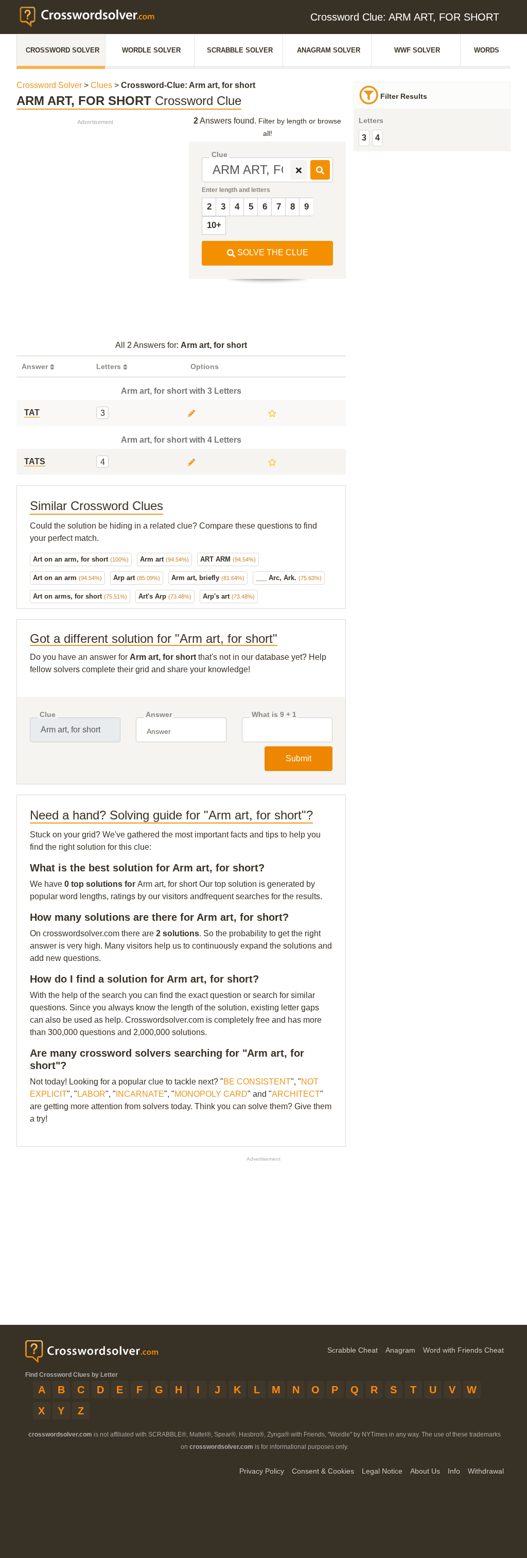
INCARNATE (140, 1094)
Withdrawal (486, 1471)
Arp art (136, 578)
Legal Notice (382, 1471)
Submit (298, 758)
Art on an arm (67, 578)
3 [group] (364, 137)
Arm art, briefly (207, 578)
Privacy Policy (261, 1471)
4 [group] (377, 137)
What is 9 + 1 (274, 714)
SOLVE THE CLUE (271, 252)
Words (486, 50)
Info (454, 1471)
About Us (425, 1471)
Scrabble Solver (240, 50)
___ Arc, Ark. (289, 578)
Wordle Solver (151, 50)
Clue (219, 154)
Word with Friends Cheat (463, 1350)
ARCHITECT (296, 1094)
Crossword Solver (62, 50)
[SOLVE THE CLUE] (320, 170)
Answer (159, 714)
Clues (101, 85)
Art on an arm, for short (81, 559)
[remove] (298, 170)
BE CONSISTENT (257, 1081)
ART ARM (228, 559)
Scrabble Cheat (352, 1350)
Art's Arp (164, 596)
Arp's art (229, 596)
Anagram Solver (328, 50)
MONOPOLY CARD (211, 1094)
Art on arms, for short (80, 596)
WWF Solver (417, 50)
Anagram (400, 1350)
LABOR (91, 1094)
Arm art (164, 559)
